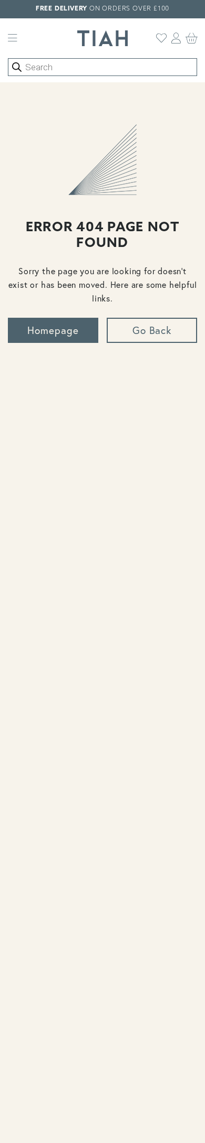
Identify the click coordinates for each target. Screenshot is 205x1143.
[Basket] (192, 38)
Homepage (53, 330)
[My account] (176, 38)
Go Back (152, 330)
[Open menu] (12, 38)
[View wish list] (161, 38)
